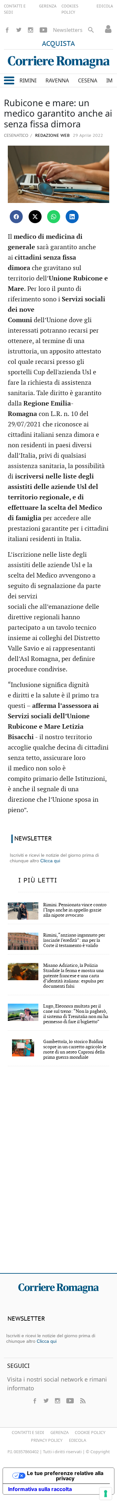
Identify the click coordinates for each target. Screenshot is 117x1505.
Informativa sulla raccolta (40, 1489)
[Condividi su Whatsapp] (53, 216)
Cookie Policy (90, 1432)
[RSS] (82, 1401)
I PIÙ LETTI (37, 880)
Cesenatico (16, 135)
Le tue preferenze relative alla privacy (65, 1476)
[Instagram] (30, 30)
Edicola (77, 1440)
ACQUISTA (58, 44)
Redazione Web (52, 135)
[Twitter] (19, 30)
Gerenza (59, 1432)
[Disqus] (58, 1174)
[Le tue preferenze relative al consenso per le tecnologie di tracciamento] (105, 1493)
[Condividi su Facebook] (16, 216)
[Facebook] (7, 30)
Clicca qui (50, 860)
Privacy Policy (46, 1440)
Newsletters (68, 30)
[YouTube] (43, 30)
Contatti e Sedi (28, 1432)
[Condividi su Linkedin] (72, 216)
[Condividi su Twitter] (35, 216)
